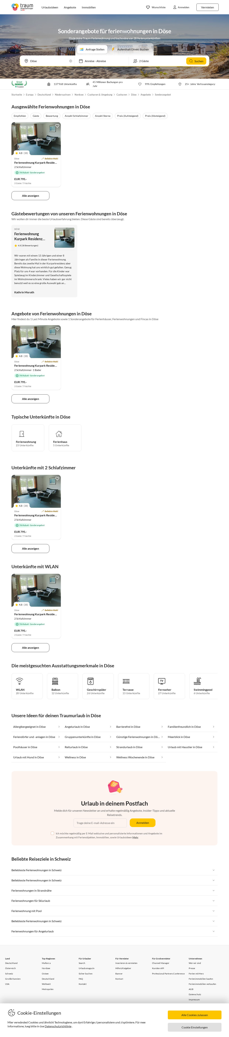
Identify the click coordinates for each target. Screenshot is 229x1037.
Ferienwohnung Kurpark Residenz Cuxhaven (42, 162)
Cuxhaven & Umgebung (99, 94)
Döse (134, 94)
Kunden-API (158, 968)
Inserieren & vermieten (126, 963)
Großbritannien (13, 978)
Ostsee (45, 973)
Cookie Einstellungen (195, 1027)
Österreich (10, 968)
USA (7, 984)
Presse (192, 968)
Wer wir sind (195, 963)
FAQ (81, 978)
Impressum (194, 999)
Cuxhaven (121, 94)
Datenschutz (195, 994)
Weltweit (46, 984)
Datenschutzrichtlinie (58, 1026)
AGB (191, 989)
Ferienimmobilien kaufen (201, 978)
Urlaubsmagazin (87, 968)
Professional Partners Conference (168, 973)
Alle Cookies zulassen (194, 1015)
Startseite (16, 94)
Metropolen (47, 989)
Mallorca (46, 963)
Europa (29, 94)
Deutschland (44, 94)
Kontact (119, 978)
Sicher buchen (86, 973)
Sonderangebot (163, 94)
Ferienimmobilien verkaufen (202, 984)
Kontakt (82, 984)
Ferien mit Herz (196, 973)
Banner (119, 973)
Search (82, 963)
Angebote (146, 94)
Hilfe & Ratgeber (123, 968)
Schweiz (9, 973)
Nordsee (79, 94)
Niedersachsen (63, 94)
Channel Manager (160, 963)
